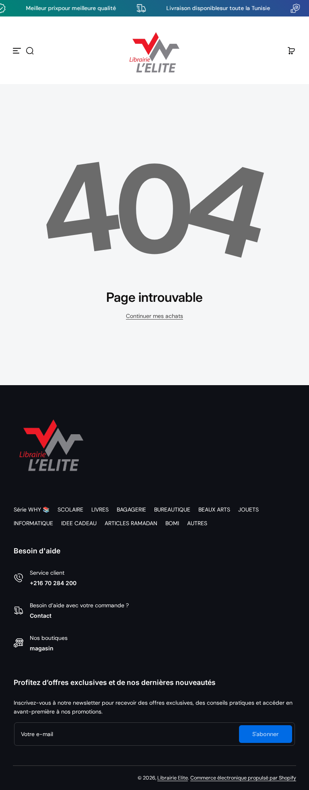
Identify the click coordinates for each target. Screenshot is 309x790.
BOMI (172, 523)
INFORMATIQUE (33, 523)
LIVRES (100, 509)
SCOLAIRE (70, 509)
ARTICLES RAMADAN (131, 523)
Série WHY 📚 (31, 509)
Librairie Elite (172, 778)
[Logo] (154, 51)
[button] (29, 50)
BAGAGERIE (131, 509)
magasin (42, 648)
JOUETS (248, 509)
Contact (41, 615)
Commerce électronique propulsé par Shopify (243, 778)
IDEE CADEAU (79, 523)
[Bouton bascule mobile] (18, 50)
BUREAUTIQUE (172, 509)
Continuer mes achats (154, 316)
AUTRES (197, 523)
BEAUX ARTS (214, 509)
